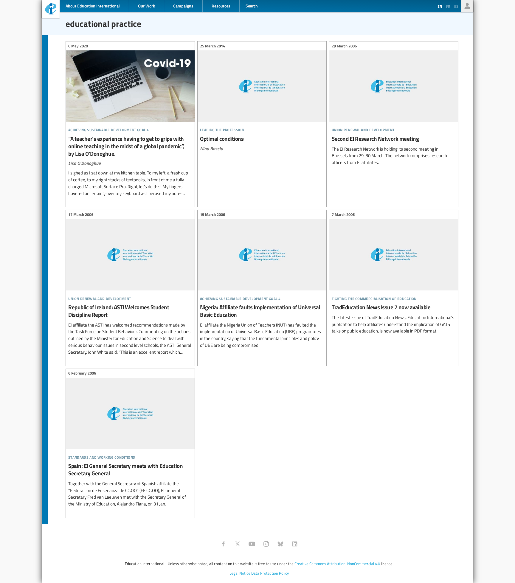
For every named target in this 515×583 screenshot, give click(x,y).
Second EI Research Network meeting (393, 105)
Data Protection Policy (270, 573)
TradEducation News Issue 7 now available (393, 273)
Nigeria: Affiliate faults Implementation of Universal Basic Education (262, 280)
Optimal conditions (262, 97)
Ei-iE (51, 9)
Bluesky (280, 544)
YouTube (251, 544)
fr (448, 6)
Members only (467, 6)
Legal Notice (239, 573)
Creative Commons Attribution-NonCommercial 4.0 (337, 563)
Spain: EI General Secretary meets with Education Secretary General (130, 439)
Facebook (223, 544)
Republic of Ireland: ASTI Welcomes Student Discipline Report (130, 284)
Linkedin (294, 544)
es (456, 6)
